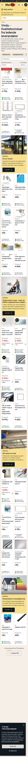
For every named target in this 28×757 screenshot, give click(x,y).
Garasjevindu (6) (18, 54)
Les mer (7, 170)
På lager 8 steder (19, 352)
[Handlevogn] (25, 4)
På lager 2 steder (19, 99)
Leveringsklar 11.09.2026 (19, 130)
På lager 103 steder (20, 205)
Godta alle (13, 746)
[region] (13, 739)
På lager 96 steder (7, 205)
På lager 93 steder (7, 643)
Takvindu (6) (6, 54)
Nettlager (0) (6, 131)
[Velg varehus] (19, 4)
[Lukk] (24, 725)
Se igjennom (13, 751)
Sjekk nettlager (19, 97)
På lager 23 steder (20, 132)
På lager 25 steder (7, 274)
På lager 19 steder (7, 99)
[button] (14, 59)
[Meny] (2, 4)
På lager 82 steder (20, 501)
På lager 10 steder (20, 240)
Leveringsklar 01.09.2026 (19, 535)
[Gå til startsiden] (10, 5)
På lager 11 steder (20, 537)
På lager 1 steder (6, 352)
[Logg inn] (22, 4)
